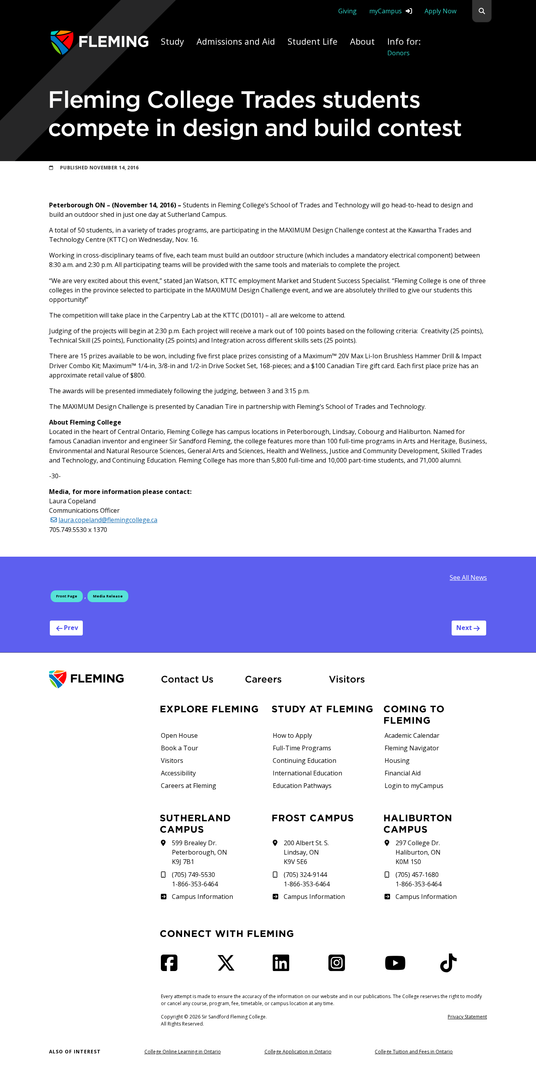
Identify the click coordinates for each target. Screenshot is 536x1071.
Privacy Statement (467, 1016)
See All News (468, 577)
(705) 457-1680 (417, 874)
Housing (397, 760)
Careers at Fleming (188, 785)
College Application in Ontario (298, 1051)
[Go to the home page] (99, 42)
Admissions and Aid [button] (236, 41)
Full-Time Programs (302, 748)
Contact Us (187, 679)
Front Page (66, 596)
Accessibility (178, 773)
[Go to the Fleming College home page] (100, 679)
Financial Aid (403, 773)
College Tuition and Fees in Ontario (414, 1051)
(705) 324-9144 (305, 874)
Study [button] (172, 41)
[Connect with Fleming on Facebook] (171, 967)
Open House (179, 735)
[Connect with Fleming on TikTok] (450, 967)
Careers (282, 679)
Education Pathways (302, 785)
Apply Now (440, 11)
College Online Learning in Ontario (182, 1051)
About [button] (362, 41)
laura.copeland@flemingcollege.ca (107, 520)
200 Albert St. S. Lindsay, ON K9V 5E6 (306, 852)
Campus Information (202, 896)
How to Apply (292, 735)
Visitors (347, 679)
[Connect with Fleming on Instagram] (339, 967)
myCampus (385, 11)
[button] (482, 11)
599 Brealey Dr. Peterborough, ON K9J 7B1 (199, 852)
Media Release (108, 596)
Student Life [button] (312, 41)
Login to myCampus (414, 785)
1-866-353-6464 (195, 884)
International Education (307, 773)
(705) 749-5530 (193, 874)
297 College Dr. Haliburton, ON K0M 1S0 (418, 852)
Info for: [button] (404, 46)
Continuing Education (304, 760)
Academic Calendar (412, 735)
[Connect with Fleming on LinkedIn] (283, 967)
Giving (347, 11)
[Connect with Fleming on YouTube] (397, 967)
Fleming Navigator (412, 748)
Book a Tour (179, 748)
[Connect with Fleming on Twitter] (228, 967)
